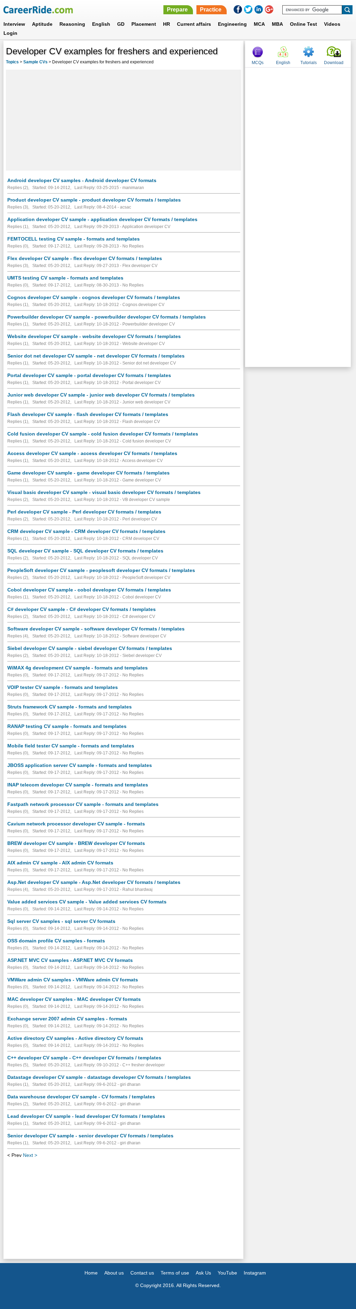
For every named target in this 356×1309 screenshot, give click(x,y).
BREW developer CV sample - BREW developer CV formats (76, 843)
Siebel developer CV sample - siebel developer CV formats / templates (89, 648)
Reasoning (72, 24)
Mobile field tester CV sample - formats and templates (70, 745)
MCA (259, 24)
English (101, 24)
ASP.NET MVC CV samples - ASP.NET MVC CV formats (70, 960)
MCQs (258, 62)
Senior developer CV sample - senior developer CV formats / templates (90, 1135)
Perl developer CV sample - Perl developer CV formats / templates (84, 512)
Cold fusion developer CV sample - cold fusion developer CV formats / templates (102, 434)
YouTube (227, 1273)
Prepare (177, 10)
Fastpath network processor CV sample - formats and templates (83, 804)
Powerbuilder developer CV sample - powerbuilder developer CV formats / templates (106, 317)
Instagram (255, 1273)
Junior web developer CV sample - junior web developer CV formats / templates (101, 395)
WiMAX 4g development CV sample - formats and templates (77, 668)
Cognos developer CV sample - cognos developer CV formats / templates (93, 297)
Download (333, 62)
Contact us (142, 1273)
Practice (210, 10)
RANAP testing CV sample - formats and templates (67, 726)
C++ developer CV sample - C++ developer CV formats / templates (84, 1057)
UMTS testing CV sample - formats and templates (65, 278)
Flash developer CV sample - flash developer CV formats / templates (87, 414)
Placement (143, 24)
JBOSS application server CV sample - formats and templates (79, 765)
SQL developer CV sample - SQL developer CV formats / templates (85, 551)
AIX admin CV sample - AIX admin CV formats (60, 862)
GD (120, 24)
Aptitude (42, 24)
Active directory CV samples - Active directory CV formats (75, 1038)
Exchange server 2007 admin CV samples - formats (67, 1018)
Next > (30, 1155)
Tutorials (308, 62)
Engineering (232, 24)
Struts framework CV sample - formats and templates (69, 707)
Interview (14, 24)
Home (91, 1273)
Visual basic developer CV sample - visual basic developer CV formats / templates (104, 492)
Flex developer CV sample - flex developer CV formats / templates (84, 258)
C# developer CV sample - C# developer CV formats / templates (81, 609)
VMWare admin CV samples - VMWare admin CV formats (72, 979)
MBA (277, 24)
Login (10, 33)
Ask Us (203, 1273)
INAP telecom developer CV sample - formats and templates (77, 784)
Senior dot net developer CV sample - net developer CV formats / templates (96, 356)
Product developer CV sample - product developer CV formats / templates (94, 200)
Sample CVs (35, 62)
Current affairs (194, 24)
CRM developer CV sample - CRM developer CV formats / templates (86, 531)
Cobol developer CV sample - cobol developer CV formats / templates (89, 590)
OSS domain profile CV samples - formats (56, 940)
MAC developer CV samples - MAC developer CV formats (74, 999)
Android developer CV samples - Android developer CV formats (81, 180)
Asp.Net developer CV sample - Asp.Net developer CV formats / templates (93, 882)
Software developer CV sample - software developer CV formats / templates (96, 629)
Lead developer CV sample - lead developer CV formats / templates (86, 1116)
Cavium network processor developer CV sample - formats (76, 823)
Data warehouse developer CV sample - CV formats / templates (81, 1096)
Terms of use (175, 1273)
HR (166, 24)
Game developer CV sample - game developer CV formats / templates (88, 473)
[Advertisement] (123, 120)
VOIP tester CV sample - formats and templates (62, 687)
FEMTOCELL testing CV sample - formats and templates (73, 239)
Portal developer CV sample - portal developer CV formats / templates (89, 375)
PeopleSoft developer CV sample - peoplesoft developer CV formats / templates (101, 570)
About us (114, 1273)
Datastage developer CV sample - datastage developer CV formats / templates (99, 1077)
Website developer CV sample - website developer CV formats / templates (94, 336)
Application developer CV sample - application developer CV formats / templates (102, 219)
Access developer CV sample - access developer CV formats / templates (92, 453)
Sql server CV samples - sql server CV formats (61, 921)
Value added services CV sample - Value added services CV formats (87, 901)
